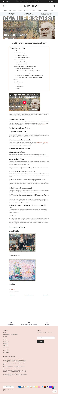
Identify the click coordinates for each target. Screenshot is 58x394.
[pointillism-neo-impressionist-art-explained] (22, 280)
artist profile (13, 291)
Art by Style (26, 9)
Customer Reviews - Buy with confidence (10, 333)
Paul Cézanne (39, 155)
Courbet (44, 123)
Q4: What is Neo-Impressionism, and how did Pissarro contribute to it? (30, 74)
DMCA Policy (5, 342)
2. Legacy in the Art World (22, 63)
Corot (40, 123)
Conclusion (16, 78)
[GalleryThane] (29, 5)
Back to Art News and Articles (29, 294)
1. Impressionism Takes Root (22, 54)
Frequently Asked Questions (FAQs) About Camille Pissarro (25, 65)
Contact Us (5, 339)
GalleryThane (8, 388)
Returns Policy (5, 346)
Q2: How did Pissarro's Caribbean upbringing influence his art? (28, 69)
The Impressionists (20, 85)
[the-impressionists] (22, 251)
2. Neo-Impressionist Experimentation (23, 56)
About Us (39, 9)
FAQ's (4, 337)
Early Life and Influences (18, 49)
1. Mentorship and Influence (22, 61)
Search (4, 331)
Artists (14, 9)
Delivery (52, 9)
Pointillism (18, 87)
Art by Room (20, 9)
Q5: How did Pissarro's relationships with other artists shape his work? (29, 76)
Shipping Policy (6, 349)
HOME (5, 9)
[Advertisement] (29, 307)
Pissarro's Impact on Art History (19, 58)
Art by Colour (33, 9)
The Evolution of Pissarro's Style (19, 52)
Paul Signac (46, 141)
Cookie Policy (5, 344)
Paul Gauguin (46, 155)
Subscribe (41, 340)
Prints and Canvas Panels (18, 81)
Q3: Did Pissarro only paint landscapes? (24, 72)
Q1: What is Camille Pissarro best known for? (25, 67)
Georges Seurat (39, 141)
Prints (10, 9)
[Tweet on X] (11, 288)
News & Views (45, 9)
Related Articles (17, 83)
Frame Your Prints (6, 348)
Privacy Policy (5, 340)
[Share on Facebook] (12, 288)
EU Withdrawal (6, 351)
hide (23, 47)
